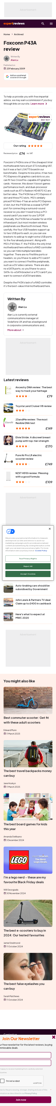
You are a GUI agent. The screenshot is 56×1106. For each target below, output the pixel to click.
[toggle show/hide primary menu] (51, 23)
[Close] (49, 529)
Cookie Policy (41, 550)
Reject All (28, 566)
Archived (18, 34)
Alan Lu (14, 60)
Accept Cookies (28, 574)
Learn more (37, 103)
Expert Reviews (14, 23)
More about (14, 330)
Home (7, 34)
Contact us (10, 1034)
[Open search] (42, 23)
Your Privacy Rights (28, 558)
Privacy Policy (31, 1093)
